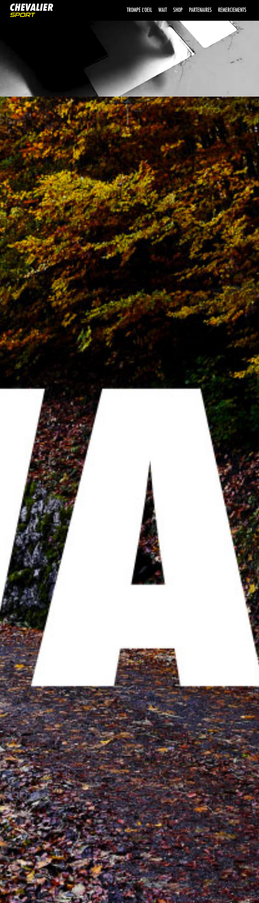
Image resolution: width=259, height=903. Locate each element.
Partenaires (200, 10)
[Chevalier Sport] (31, 11)
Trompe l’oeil (139, 10)
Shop (178, 10)
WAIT (162, 10)
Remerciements (232, 10)
